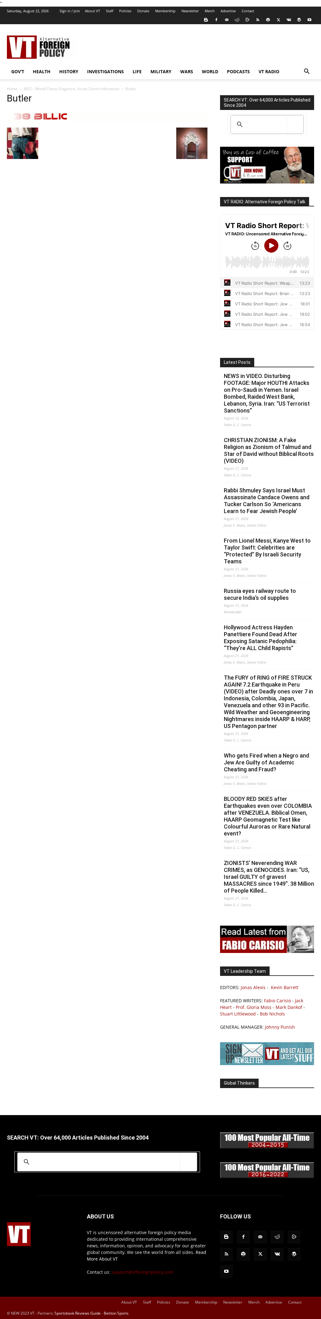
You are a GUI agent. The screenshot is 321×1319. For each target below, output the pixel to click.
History (68, 71)
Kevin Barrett (284, 987)
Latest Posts (237, 362)
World (210, 71)
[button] (306, 72)
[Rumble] (247, 19)
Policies (125, 10)
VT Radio (269, 71)
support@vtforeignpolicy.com (142, 1272)
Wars (186, 71)
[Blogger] (206, 19)
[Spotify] (268, 19)
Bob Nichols (272, 1014)
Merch (210, 10)
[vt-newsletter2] (267, 1063)
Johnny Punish (280, 1027)
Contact (248, 10)
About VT (92, 10)
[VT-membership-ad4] (267, 182)
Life (137, 71)
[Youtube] (309, 19)
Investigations (105, 71)
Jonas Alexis (253, 987)
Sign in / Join (70, 10)
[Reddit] (237, 19)
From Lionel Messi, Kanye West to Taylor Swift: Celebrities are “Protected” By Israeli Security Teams (267, 551)
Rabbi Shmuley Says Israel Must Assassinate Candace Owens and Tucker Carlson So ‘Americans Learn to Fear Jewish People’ (266, 500)
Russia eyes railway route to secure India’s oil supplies (260, 594)
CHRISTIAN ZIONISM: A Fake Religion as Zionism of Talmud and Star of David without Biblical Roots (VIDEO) (269, 450)
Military (160, 71)
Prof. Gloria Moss (253, 1007)
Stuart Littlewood (238, 1014)
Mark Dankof (289, 1007)
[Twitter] (278, 19)
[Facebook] (216, 19)
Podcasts (238, 71)
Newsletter (190, 10)
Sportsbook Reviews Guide (78, 1313)
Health (41, 71)
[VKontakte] (288, 19)
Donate (143, 10)
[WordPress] (299, 19)
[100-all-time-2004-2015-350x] (267, 1147)
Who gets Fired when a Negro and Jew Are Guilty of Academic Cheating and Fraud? (266, 762)
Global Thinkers (239, 1083)
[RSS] (257, 19)
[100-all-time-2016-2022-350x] (267, 1176)
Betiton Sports (116, 1313)
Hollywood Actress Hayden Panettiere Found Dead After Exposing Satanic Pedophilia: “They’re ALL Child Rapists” (260, 637)
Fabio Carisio (277, 1001)
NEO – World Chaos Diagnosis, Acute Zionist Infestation (71, 88)
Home (12, 88)
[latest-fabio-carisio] (267, 951)
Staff (109, 10)
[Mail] (226, 19)
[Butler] (107, 121)
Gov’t (17, 71)
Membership (165, 10)
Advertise (228, 10)
